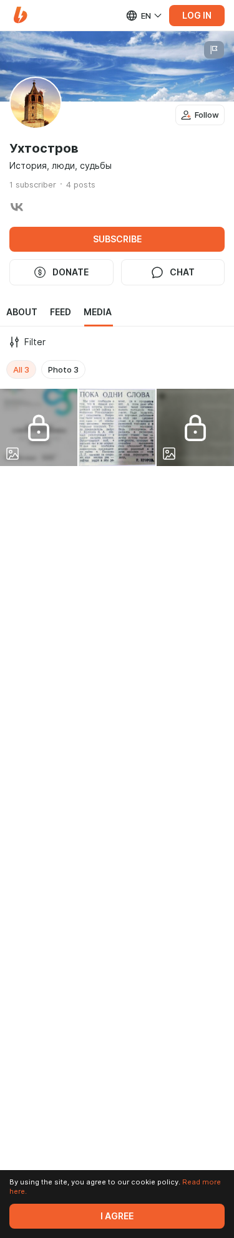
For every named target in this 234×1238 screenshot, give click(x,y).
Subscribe (117, 239)
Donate (70, 272)
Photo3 (63, 369)
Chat (182, 272)
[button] (20, 15)
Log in (197, 16)
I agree (117, 1216)
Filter (35, 342)
